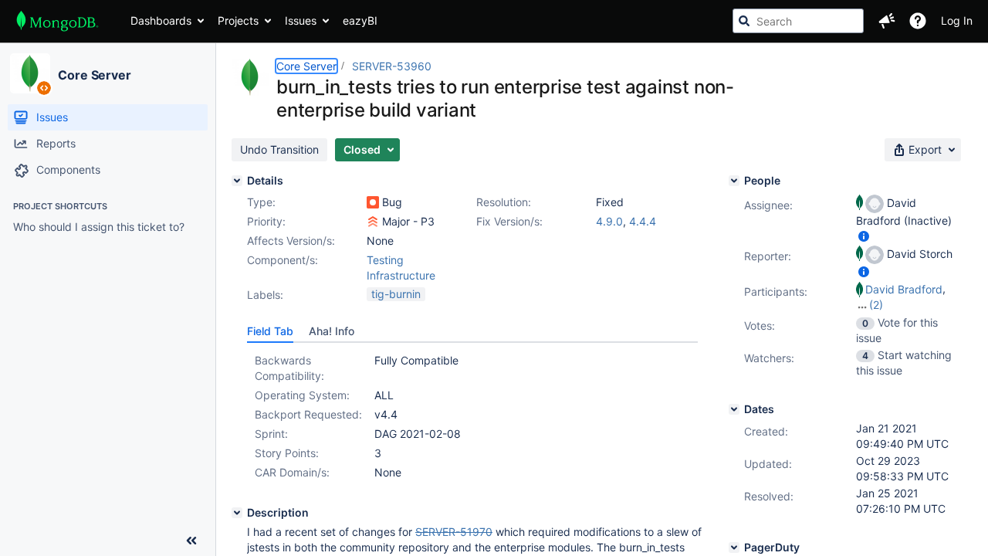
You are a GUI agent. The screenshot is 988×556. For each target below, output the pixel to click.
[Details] (237, 180)
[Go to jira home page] (57, 20)
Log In (957, 20)
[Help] (917, 20)
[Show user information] (864, 235)
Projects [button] (238, 20)
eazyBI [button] (360, 20)
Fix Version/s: (509, 221)
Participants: (775, 291)
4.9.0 (609, 221)
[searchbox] (798, 20)
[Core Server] (30, 73)
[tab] (270, 331)
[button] (887, 20)
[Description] (237, 512)
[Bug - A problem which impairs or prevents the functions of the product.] (373, 202)
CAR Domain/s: (292, 472)
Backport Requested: (308, 414)
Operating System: (302, 395)
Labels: (265, 294)
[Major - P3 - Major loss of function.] (373, 221)
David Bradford (903, 289)
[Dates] (734, 409)
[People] (734, 180)
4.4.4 (642, 221)
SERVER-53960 (391, 66)
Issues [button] (300, 20)
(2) (876, 304)
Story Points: (287, 452)
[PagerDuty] (734, 547)
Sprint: (271, 433)
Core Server (94, 75)
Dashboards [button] (160, 20)
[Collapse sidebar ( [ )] (191, 540)
